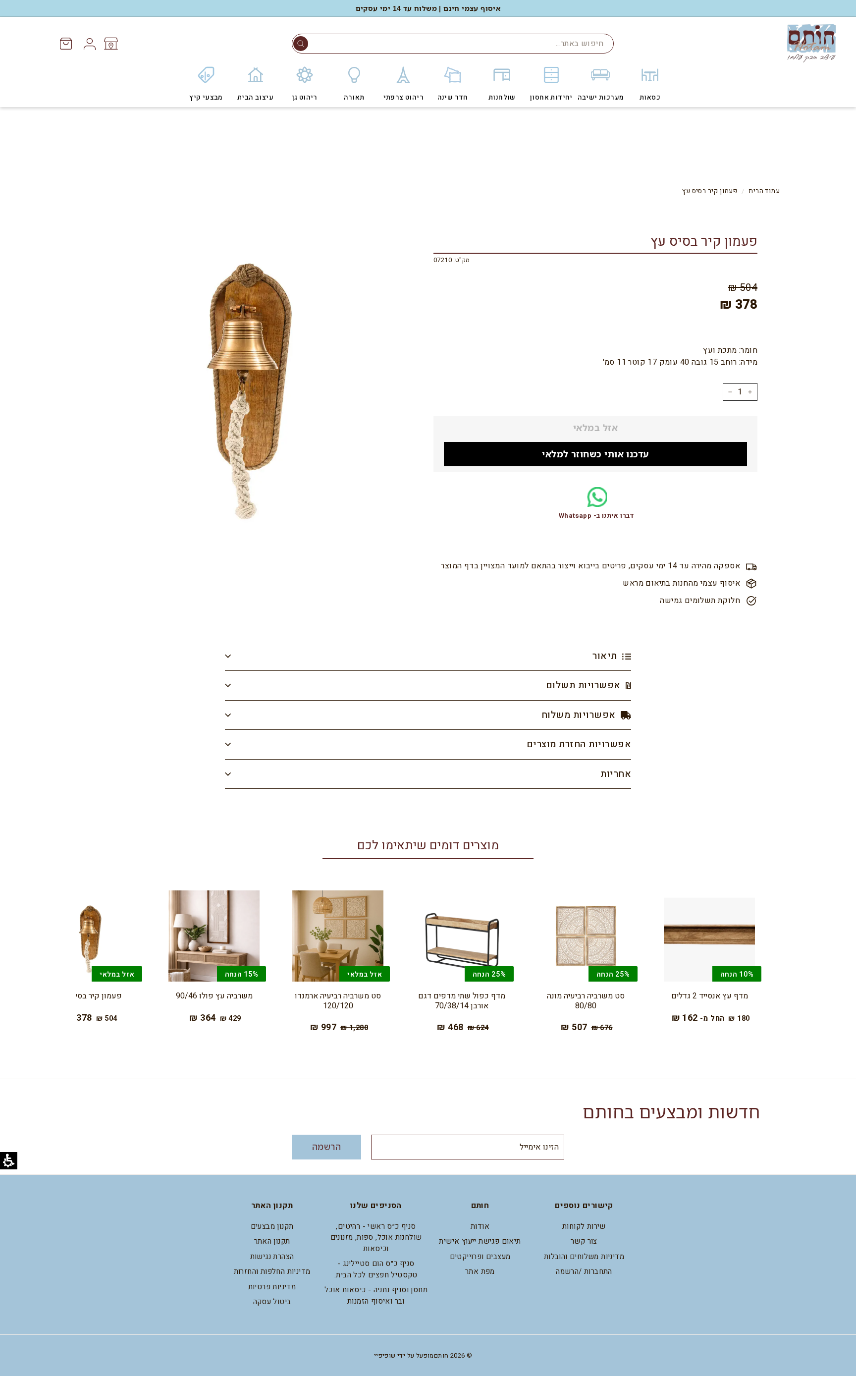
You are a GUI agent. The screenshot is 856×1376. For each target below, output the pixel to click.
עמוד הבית (764, 191)
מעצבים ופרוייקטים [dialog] (480, 1256)
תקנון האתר (272, 1241)
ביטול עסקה (272, 1301)
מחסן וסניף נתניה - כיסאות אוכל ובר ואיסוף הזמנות (376, 1295)
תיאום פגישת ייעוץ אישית (480, 1241)
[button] (300, 43)
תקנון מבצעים (272, 1226)
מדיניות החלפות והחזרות (272, 1271)
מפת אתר (480, 1271)
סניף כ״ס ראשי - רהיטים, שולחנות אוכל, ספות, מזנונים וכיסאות (376, 1237)
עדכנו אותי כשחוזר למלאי (595, 454)
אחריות (615, 774)
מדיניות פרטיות (272, 1286)
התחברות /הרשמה (584, 1271)
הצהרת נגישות (272, 1256)
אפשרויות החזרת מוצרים (579, 744)
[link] (110, 44)
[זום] (249, 379)
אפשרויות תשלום (584, 685)
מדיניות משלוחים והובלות (584, 1256)
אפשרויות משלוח (579, 715)
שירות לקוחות (584, 1226)
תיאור (606, 656)
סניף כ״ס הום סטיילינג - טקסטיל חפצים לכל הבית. (376, 1269)
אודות (480, 1226)
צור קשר (584, 1241)
